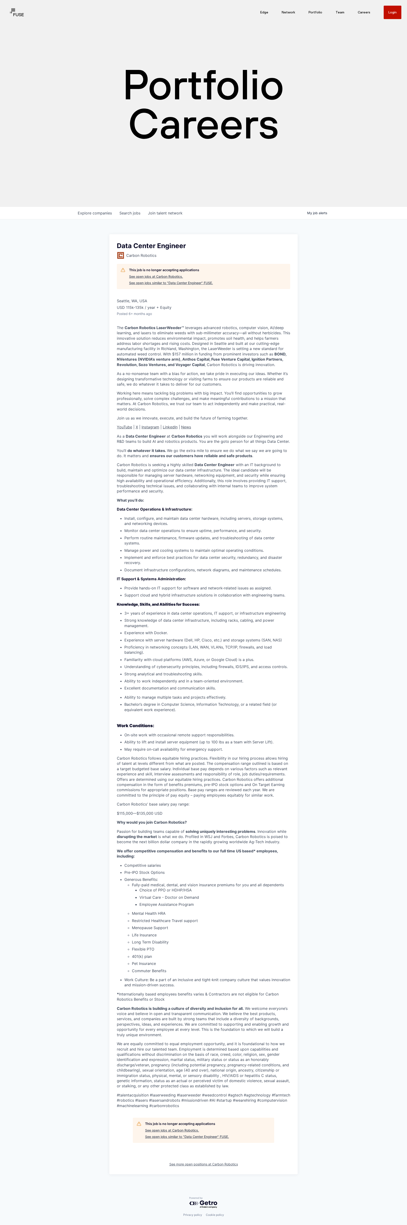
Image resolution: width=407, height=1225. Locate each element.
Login (392, 12)
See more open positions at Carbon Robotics (203, 1164)
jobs (129, 213)
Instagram (150, 427)
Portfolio (315, 12)
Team (340, 12)
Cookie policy (215, 1215)
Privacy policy (192, 1215)
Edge (264, 12)
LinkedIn (170, 427)
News (186, 427)
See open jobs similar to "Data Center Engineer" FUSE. (171, 283)
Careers (364, 12)
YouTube (124, 427)
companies (95, 213)
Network (288, 12)
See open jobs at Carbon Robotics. (156, 276)
